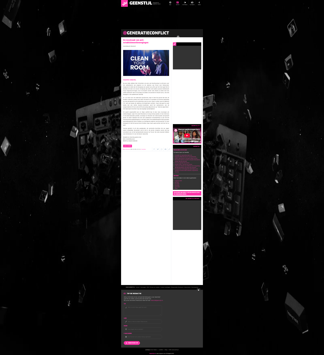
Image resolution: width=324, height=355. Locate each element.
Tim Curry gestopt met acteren (182, 163)
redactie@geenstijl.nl (157, 300)
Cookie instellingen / (166, 287)
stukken (161, 349)
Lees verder (127, 146)
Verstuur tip (133, 343)
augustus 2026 (178, 180)
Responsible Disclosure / (177, 287)
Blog (166, 349)
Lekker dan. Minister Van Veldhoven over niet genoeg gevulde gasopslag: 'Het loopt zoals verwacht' (187, 166)
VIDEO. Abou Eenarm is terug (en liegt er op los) (186, 158)
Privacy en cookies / (155, 287)
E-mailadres (128, 333)
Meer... (176, 188)
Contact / (138, 287)
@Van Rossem (126, 149)
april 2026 (177, 187)
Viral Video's (153, 349)
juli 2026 (177, 182)
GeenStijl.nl (152, 353)
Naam (125, 325)
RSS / (148, 287)
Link (125, 318)
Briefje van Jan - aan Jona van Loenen (183, 164)
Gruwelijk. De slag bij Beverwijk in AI (183, 155)
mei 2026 (177, 185)
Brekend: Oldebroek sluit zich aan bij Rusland (185, 156)
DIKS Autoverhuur (174, 349)
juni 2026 (177, 183)
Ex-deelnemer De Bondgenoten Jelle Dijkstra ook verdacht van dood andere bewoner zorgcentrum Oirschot (186, 170)
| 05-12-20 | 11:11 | (138, 149)
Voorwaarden (194, 287)
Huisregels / (144, 287)
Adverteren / (187, 287)
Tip (125, 303)
